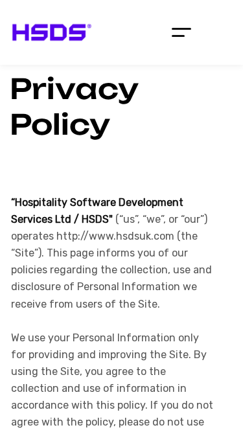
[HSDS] (51, 32)
